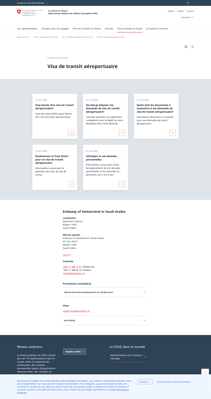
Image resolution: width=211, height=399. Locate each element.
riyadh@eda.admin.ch (74, 273)
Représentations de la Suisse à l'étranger (126, 357)
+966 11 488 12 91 (72, 266)
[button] (27, 28)
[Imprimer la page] (186, 46)
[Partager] (192, 46)
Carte (65, 254)
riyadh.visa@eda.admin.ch (76, 311)
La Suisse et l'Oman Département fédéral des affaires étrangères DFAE (73, 12)
